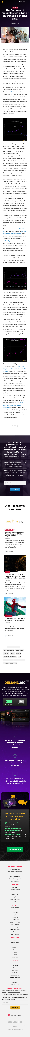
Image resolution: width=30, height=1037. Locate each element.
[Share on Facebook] (17, 426)
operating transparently (14, 466)
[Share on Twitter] (15, 426)
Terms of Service (11, 1029)
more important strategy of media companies (13, 405)
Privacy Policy (19, 1029)
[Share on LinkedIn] (12, 426)
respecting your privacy (13, 464)
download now (15, 849)
